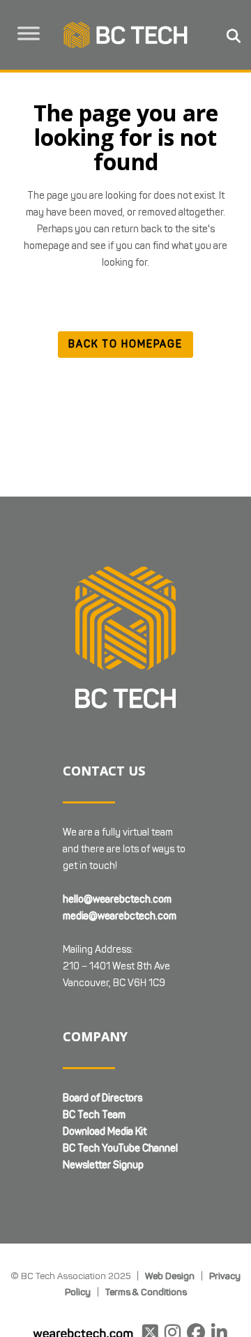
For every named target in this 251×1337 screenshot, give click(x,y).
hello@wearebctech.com (117, 899)
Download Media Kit (104, 1132)
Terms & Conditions (146, 1291)
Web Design (170, 1275)
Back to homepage (125, 344)
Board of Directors (102, 1098)
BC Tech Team (94, 1115)
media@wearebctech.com (119, 916)
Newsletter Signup (103, 1165)
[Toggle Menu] (28, 33)
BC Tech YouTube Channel (120, 1148)
